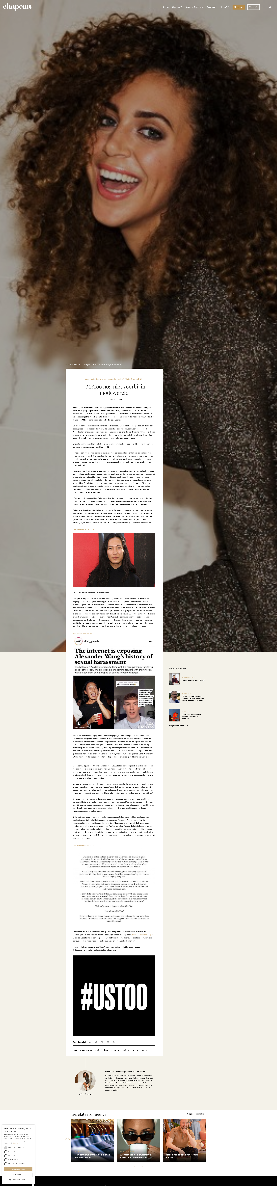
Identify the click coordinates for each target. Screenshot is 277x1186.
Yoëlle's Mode (128, 1050)
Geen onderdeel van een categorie (105, 1050)
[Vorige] (67, 1140)
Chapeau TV (185, 711)
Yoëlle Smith (141, 1050)
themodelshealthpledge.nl (143, 935)
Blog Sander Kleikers (189, 677)
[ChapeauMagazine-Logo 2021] (17, 7)
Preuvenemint (186, 693)
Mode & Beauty (81, 1151)
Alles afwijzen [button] (18, 1175)
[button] (225, 7)
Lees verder (17, 1143)
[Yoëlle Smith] (116, 399)
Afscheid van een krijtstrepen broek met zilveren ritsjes (135, 1156)
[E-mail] (90, 1042)
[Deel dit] (96, 1042)
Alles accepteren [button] (18, 1169)
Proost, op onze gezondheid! (193, 680)
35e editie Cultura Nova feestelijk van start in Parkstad (191, 716)
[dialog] (18, 1154)
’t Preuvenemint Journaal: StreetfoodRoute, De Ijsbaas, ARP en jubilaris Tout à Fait (193, 698)
